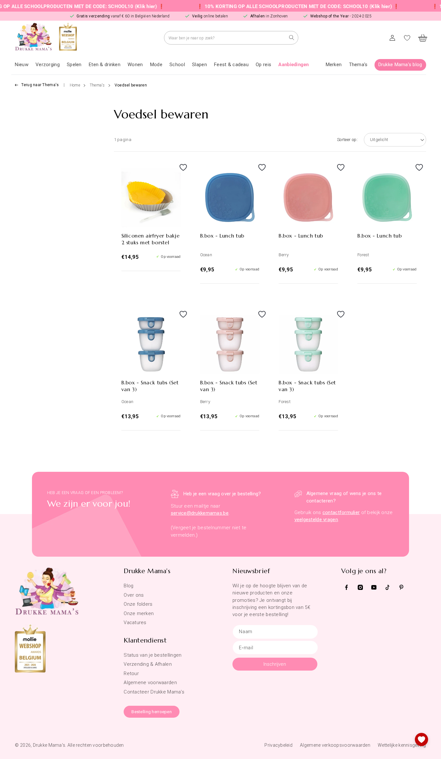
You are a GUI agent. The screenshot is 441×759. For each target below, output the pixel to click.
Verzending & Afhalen (148, 664)
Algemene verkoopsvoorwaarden (335, 745)
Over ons (134, 595)
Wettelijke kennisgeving (402, 745)
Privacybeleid (278, 745)
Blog (128, 586)
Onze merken (139, 613)
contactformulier (341, 512)
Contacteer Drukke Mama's (154, 692)
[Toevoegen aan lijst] (174, 174)
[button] (47, 65)
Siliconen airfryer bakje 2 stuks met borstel (150, 239)
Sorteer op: (347, 139)
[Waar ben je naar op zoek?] (291, 37)
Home (75, 85)
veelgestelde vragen (316, 519)
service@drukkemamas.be (200, 513)
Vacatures (135, 622)
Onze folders (138, 604)
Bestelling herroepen (151, 711)
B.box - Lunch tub (222, 235)
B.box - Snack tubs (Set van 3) (150, 385)
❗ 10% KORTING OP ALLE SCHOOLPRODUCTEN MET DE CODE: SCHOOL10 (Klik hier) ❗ (283, 6)
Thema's (97, 85)
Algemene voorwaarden (150, 682)
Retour (131, 673)
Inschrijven (274, 664)
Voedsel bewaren (131, 85)
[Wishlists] (421, 739)
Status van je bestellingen (152, 655)
